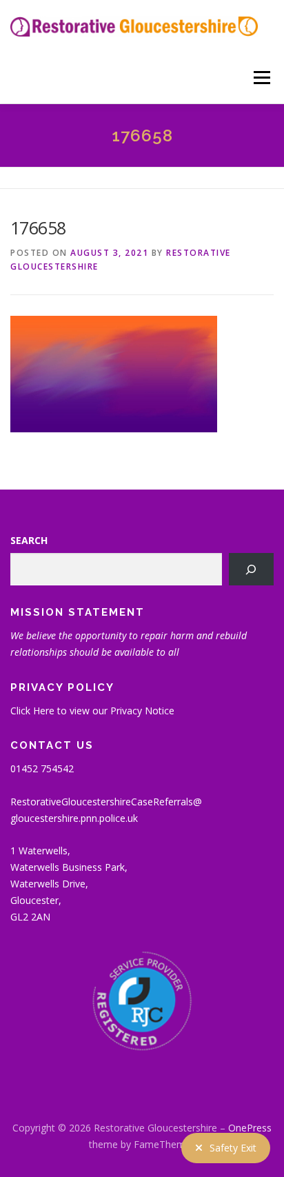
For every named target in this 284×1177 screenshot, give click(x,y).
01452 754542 (42, 768)
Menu (261, 77)
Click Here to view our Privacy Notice (92, 710)
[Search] (251, 569)
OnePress (250, 1127)
